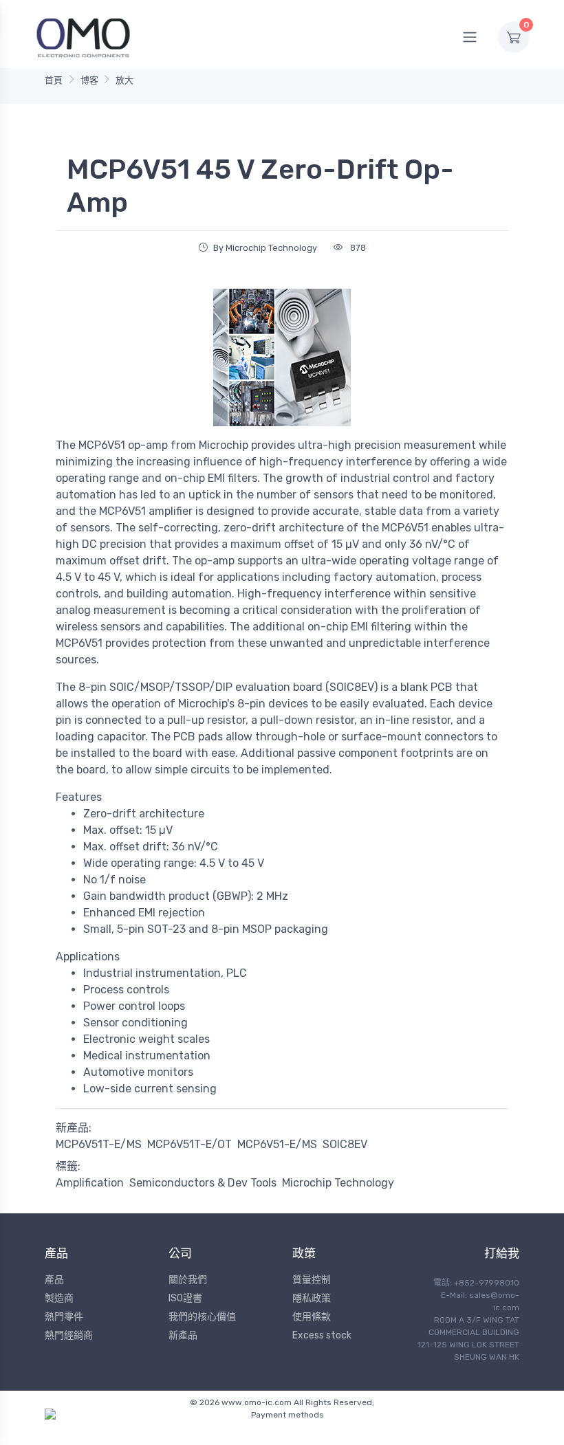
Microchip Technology (338, 1182)
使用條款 (311, 1317)
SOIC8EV (345, 1144)
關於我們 (188, 1280)
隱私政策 (311, 1298)
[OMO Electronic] (83, 36)
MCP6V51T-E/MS (99, 1144)
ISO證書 (185, 1298)
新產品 (183, 1335)
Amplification (90, 1182)
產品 (54, 1280)
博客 (89, 80)
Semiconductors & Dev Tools (202, 1182)
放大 (124, 80)
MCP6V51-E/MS (277, 1144)
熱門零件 (64, 1317)
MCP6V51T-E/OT (189, 1144)
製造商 (59, 1298)
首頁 (54, 80)
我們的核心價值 (202, 1317)
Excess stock (321, 1335)
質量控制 (311, 1280)
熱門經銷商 (69, 1335)
